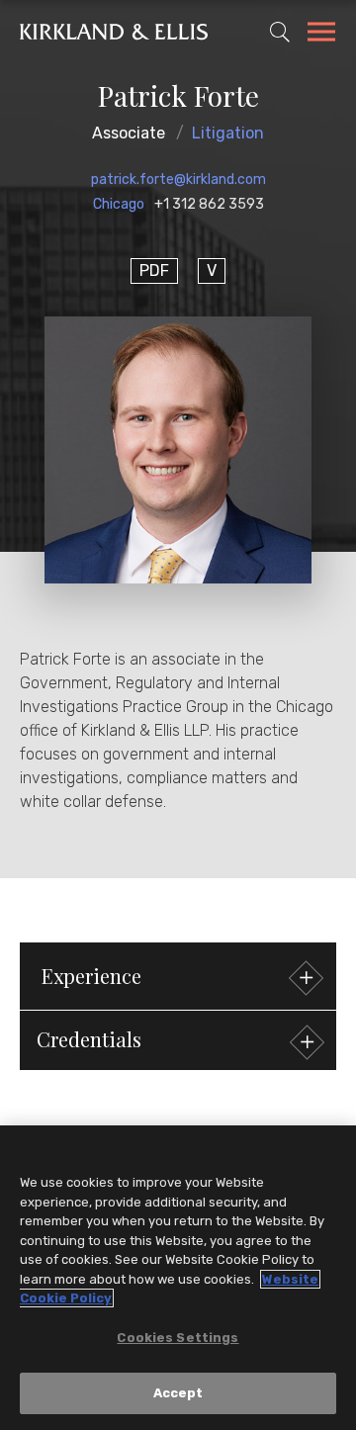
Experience (91, 975)
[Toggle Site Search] (280, 32)
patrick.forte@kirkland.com (178, 179)
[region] (178, 1277)
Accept (178, 1392)
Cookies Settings (177, 1337)
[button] (178, 1040)
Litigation (228, 133)
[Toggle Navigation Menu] (321, 34)
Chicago (118, 204)
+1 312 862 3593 (209, 204)
